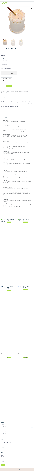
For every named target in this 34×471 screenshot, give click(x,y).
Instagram (2, 447)
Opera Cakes (4, 428)
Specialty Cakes (29, 91)
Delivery (2, 443)
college (13, 92)
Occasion (3, 426)
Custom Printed (18, 91)
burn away (10, 92)
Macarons (3, 424)
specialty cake (16, 92)
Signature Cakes (4, 429)
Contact (2, 456)
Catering (2, 455)
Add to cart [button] (8, 222)
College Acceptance (13, 91)
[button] (31, 8)
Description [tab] (3, 97)
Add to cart (9, 85)
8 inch (7, 92)
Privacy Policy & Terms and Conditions (7, 442)
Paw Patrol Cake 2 (10, 219)
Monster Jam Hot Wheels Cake (10, 287)
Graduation (21, 91)
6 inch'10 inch (4, 92)
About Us (2, 453)
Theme (3, 433)
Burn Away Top (6, 91)
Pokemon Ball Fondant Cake (11, 354)
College (9, 91)
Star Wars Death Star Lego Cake (27, 354)
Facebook (2, 448)
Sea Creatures (25, 91)
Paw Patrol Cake (26, 286)
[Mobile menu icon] (31, 3)
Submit (3, 464)
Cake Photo (3, 70)
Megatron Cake (26, 219)
